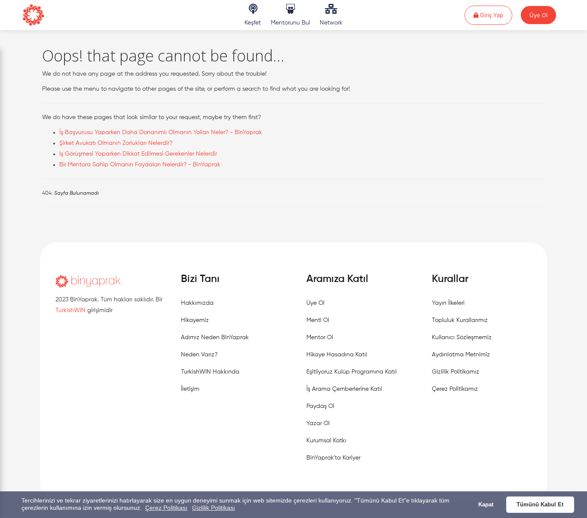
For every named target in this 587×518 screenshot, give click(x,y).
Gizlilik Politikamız (455, 372)
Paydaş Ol (320, 406)
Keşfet (253, 23)
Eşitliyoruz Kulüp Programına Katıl (351, 372)
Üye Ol (538, 15)
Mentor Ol (319, 337)
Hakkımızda (197, 303)
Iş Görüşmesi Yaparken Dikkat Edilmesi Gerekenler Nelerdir (138, 154)
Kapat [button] (485, 505)
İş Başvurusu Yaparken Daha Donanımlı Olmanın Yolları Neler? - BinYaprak (160, 132)
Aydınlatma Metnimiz (461, 355)
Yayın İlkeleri (448, 303)
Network (331, 23)
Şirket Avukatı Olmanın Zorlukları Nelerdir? (115, 143)
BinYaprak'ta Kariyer (333, 458)
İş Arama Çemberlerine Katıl (344, 389)
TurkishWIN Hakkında (210, 372)
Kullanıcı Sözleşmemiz (462, 337)
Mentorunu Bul (290, 23)
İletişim (190, 389)
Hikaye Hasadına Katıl (336, 355)
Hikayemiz (195, 320)
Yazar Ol (318, 423)
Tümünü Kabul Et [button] (540, 505)
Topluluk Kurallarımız (460, 320)
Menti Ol (317, 320)
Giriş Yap (495, 14)
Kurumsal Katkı (326, 441)
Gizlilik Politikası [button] (213, 507)
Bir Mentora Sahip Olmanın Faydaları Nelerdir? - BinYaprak (139, 165)
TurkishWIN (70, 310)
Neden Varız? (199, 355)
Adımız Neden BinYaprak (215, 337)
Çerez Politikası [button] (166, 507)
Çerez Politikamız (455, 389)
